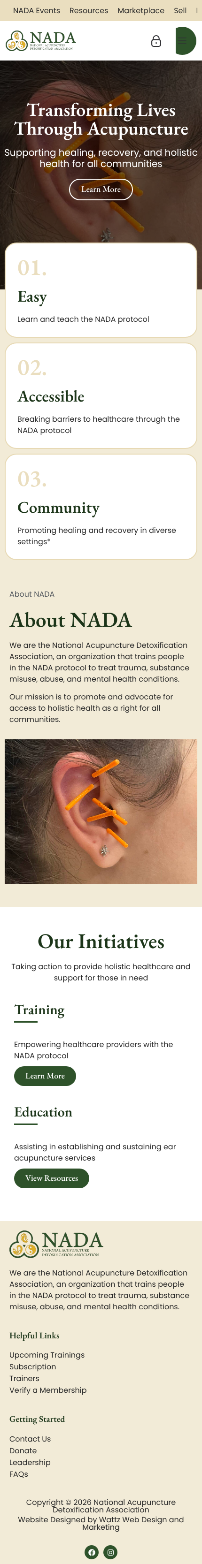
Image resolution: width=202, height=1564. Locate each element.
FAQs (18, 1474)
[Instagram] (110, 1552)
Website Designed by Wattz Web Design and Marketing (101, 1523)
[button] (156, 41)
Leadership (30, 1462)
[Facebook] (92, 1552)
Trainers (24, 1378)
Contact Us (30, 1439)
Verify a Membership (48, 1390)
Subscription (32, 1366)
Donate (23, 1450)
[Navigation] (182, 41)
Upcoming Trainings (47, 1355)
